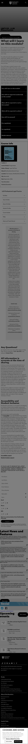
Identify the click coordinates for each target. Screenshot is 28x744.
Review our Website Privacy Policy (13, 738)
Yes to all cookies (18, 741)
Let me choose (9, 741)
